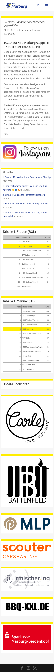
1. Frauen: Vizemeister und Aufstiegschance (25, 203)
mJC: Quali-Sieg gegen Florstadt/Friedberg (24, 194)
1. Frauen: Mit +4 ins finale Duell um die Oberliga (27, 177)
